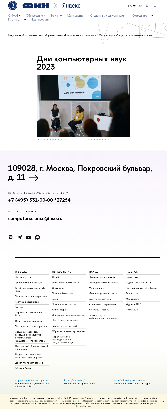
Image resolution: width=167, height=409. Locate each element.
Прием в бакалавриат (63, 293)
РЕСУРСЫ (132, 271)
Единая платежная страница (30, 362)
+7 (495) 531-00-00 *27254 (39, 199)
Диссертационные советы (103, 293)
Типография (132, 293)
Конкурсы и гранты (99, 309)
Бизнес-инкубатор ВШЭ (64, 325)
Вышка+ (56, 298)
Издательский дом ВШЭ (138, 282)
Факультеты (106, 35)
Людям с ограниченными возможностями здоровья (28, 356)
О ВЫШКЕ (21, 271)
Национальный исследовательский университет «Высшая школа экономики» (52, 35)
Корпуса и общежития (27, 301)
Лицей (55, 277)
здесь (31, 401)
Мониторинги (96, 287)
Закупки (19, 307)
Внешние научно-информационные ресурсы (103, 316)
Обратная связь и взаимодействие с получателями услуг (62, 339)
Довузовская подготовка (65, 282)
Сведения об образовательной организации (31, 347)
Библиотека (132, 277)
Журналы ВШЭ (133, 304)
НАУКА (93, 271)
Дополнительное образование (68, 314)
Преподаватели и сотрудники (31, 296)
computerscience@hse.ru (35, 218)
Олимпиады (58, 287)
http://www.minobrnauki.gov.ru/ (31, 380)
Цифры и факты (23, 277)
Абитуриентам (76, 16)
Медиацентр (132, 298)
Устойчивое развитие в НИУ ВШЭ (30, 289)
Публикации (132, 309)
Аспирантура (59, 309)
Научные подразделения (102, 277)
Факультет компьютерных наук (134, 35)
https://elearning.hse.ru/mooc (129, 380)
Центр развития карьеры (65, 320)
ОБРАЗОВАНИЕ (61, 271)
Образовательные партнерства (68, 331)
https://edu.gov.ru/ (74, 380)
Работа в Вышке (23, 368)
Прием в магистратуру (64, 304)
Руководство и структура (28, 282)
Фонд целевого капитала (28, 321)
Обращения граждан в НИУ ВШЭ (29, 314)
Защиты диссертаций (100, 298)
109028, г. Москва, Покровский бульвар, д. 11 (80, 172)
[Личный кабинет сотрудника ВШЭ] (146, 5)
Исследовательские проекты (104, 282)
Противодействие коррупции (31, 326)
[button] (39, 105)
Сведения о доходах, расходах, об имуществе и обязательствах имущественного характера (30, 336)
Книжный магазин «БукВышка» (141, 287)
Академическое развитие (102, 304)
